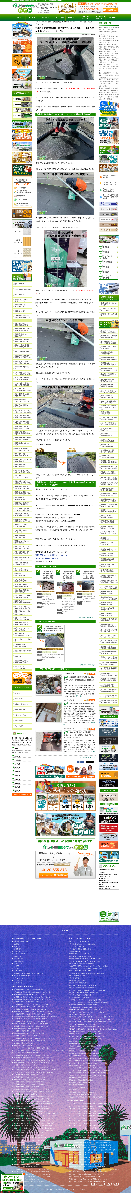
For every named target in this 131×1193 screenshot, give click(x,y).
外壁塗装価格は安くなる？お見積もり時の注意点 (23, 329)
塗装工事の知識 (19, 284)
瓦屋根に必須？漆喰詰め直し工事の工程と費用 (82, 1024)
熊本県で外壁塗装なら (21, 704)
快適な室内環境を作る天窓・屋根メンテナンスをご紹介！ (85, 1041)
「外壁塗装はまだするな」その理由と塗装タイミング (23, 316)
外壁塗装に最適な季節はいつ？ (22, 367)
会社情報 (16, 966)
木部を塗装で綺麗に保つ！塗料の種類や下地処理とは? (109, 581)
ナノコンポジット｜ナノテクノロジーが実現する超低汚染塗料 (86, 1125)
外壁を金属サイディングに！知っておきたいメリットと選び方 (86, 1012)
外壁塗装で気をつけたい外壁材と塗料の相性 (22, 661)
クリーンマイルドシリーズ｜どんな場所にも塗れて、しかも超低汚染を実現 (90, 1137)
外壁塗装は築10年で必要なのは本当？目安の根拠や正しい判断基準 (33, 1011)
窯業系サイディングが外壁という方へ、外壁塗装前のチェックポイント (89, 1179)
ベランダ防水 (22, 115)
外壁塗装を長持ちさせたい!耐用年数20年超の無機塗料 (109, 462)
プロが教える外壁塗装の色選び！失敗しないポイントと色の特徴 (32, 992)
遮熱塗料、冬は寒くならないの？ (78, 1154)
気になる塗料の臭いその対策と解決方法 (107, 396)
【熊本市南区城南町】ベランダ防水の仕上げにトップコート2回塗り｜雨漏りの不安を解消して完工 (109, 53)
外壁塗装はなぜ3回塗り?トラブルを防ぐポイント (22, 449)
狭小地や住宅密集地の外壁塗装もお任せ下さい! (22, 520)
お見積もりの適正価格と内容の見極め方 (108, 374)
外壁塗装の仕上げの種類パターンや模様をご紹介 (108, 679)
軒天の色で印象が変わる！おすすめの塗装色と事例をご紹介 (86, 1038)
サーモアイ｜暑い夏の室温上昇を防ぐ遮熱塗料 (82, 1108)
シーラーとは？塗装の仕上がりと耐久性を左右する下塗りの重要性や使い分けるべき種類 (94, 1169)
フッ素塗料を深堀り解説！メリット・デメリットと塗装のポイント (33, 1174)
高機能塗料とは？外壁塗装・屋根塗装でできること (23, 433)
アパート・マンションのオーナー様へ (108, 309)
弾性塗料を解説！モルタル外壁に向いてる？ (109, 674)
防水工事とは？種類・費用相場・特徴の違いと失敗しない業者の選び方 (34, 1123)
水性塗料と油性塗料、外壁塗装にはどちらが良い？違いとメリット (87, 1164)
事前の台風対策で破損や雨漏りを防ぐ (107, 603)
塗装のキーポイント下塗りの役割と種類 (107, 445)
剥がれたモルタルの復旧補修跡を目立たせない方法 (23, 416)
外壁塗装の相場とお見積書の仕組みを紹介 (108, 364)
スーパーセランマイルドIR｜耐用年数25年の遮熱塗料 (84, 1111)
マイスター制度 (18, 958)
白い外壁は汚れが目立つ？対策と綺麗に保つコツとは (109, 652)
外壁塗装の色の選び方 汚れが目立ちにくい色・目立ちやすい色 (32, 997)
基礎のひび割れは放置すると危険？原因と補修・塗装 (29, 1150)
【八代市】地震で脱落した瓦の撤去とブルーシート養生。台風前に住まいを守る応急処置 (109, 97)
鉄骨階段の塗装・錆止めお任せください (22, 558)
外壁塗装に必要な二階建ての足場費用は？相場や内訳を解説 (86, 1097)
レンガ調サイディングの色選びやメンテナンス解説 (23, 411)
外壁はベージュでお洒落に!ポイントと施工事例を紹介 (109, 658)
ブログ (44, 22)
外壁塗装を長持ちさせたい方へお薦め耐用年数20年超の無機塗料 (87, 1167)
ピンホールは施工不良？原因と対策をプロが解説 (22, 422)
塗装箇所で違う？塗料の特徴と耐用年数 (107, 440)
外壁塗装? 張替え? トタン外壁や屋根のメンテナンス (83, 1014)
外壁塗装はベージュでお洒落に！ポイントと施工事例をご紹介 (31, 1169)
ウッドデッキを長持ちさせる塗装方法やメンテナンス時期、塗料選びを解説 (90, 1063)
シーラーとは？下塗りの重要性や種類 (107, 456)
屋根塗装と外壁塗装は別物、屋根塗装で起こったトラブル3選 (31, 1089)
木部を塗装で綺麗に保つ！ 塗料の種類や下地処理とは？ (30, 1137)
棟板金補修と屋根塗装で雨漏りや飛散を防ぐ (22, 591)
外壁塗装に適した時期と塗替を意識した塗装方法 (22, 362)
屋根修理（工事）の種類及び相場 (21, 335)
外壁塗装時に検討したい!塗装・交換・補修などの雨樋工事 (85, 1046)
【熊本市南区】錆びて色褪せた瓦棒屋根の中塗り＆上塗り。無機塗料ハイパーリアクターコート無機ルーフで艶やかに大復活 (79, 706)
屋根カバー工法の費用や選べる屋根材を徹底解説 (22, 346)
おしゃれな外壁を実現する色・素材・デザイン (109, 630)
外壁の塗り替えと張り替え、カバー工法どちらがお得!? (29, 1040)
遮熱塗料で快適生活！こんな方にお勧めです (81, 1123)
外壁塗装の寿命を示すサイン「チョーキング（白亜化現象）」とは (33, 1062)
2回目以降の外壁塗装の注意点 (106, 434)
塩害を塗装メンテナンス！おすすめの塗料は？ (23, 629)
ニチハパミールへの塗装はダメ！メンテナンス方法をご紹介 (31, 1140)
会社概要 (112, 17)
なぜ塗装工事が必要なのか (23, 289)
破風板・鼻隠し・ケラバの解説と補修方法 (23, 460)
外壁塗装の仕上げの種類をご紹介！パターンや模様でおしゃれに (32, 1181)
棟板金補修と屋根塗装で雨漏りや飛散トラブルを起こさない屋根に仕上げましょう (37, 1118)
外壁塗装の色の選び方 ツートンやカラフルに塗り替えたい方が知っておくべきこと (37, 999)
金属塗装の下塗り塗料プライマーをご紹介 (107, 451)
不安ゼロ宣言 (18, 963)
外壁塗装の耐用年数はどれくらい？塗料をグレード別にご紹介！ (32, 1055)
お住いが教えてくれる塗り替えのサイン (21, 300)
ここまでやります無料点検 (99, 17)
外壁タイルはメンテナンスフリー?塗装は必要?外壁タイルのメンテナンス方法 (91, 1019)
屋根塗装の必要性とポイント (77, 980)
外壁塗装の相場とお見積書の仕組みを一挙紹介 (82, 963)
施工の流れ (72, 17)
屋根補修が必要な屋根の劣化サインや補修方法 (22, 503)
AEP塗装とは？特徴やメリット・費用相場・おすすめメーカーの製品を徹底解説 (91, 1152)
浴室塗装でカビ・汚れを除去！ (21, 574)
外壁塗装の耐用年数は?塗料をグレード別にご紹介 (23, 356)
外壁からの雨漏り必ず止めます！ (78, 975)
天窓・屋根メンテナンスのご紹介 (21, 476)
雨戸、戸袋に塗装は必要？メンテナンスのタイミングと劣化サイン (87, 1072)
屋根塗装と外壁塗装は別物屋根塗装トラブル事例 (23, 438)
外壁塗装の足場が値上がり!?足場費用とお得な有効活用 (84, 1094)
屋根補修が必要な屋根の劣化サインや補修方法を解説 (84, 1053)
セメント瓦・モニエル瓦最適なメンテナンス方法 (22, 547)
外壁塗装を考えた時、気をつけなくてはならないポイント (30, 1077)
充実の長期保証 (18, 961)
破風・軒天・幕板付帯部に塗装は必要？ (21, 454)
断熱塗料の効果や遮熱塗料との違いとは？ (108, 592)
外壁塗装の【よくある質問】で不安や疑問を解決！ (28, 989)
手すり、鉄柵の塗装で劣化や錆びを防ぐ (21, 563)
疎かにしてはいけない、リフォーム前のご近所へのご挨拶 (30, 1018)
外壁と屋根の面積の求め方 (23, 651)
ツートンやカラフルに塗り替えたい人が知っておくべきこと (110, 196)
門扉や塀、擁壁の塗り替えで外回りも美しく (81, 995)
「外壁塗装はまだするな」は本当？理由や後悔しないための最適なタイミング (36, 1014)
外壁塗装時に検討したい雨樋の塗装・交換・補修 (22, 487)
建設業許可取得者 (20, 709)
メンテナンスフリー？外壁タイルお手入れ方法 (108, 532)
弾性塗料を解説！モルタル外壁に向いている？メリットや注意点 (32, 1176)
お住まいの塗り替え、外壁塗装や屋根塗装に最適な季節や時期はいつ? (34, 1060)
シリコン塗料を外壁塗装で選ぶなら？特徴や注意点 (23, 384)
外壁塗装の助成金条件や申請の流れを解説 (108, 342)
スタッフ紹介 (19, 698)
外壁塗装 (22, 99)
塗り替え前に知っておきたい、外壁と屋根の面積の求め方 (30, 1106)
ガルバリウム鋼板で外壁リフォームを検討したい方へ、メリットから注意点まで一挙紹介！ (40, 1050)
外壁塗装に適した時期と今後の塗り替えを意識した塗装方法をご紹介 (33, 1057)
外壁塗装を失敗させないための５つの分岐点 (26, 1001)
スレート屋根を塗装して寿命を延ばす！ (80, 1082)
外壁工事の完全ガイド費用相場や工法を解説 (21, 324)
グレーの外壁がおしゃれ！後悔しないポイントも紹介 (109, 641)
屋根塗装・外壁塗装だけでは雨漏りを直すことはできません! (31, 1026)
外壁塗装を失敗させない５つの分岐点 (108, 347)
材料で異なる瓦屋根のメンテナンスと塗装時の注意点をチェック (87, 1026)
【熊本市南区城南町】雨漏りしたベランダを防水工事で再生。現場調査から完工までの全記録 (109, 47)
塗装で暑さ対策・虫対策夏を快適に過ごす (22, 395)
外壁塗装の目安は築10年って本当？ (20, 305)
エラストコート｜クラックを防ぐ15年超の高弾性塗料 (84, 1128)
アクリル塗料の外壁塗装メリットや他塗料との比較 (23, 373)
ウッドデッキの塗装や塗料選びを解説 (21, 569)
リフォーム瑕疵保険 (20, 953)
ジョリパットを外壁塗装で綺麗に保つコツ (109, 549)
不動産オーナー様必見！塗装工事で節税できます (108, 472)
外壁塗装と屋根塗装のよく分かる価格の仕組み (82, 944)
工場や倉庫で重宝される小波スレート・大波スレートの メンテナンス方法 (35, 1116)
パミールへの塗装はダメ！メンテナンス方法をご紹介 (109, 587)
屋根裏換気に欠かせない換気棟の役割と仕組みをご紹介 (30, 1133)
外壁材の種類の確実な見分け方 (105, 413)
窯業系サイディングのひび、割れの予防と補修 (108, 511)
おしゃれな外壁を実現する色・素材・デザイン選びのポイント (31, 1157)
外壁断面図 (18, 656)
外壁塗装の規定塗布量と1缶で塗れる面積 (108, 560)
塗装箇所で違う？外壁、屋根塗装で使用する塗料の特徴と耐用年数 (87, 1157)
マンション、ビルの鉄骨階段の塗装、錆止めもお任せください (86, 1058)
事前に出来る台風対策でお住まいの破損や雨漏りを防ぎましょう (32, 1145)
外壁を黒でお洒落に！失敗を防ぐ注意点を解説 (108, 647)
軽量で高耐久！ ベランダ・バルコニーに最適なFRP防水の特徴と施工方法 (35, 1125)
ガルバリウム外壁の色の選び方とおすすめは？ (27, 1052)
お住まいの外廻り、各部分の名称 (23, 1043)
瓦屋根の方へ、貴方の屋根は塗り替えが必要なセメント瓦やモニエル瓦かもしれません (93, 1029)
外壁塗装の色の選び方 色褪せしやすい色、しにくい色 (29, 994)
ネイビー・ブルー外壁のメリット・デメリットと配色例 (30, 1159)
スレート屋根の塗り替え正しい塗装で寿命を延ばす (23, 509)
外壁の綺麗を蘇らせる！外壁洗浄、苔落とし (108, 565)
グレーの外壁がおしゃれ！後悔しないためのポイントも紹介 (31, 1162)
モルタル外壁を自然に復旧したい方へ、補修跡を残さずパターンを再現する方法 (36, 1069)
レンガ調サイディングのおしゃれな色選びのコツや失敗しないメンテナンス (35, 1067)
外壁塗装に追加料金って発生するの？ (107, 353)
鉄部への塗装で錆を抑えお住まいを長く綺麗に (22, 552)
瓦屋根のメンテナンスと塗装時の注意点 (22, 542)
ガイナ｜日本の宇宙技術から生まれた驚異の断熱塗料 (84, 1135)
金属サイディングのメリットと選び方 (21, 525)
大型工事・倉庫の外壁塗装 (76, 1085)
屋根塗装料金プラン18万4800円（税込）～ (81, 956)
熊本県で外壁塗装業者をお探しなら (24, 975)
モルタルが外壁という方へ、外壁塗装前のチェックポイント (86, 1176)
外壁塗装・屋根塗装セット (22, 110)
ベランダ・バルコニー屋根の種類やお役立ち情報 (23, 596)
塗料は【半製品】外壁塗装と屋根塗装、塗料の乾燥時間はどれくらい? (34, 1096)
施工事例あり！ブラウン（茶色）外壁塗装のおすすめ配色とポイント (33, 1171)
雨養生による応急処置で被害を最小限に (108, 609)
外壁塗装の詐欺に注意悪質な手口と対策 (107, 380)
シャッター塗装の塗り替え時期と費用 (21, 580)
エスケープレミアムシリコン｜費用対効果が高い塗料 (84, 1118)
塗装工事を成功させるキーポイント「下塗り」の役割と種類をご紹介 (88, 1171)
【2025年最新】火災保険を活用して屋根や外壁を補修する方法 (86, 973)
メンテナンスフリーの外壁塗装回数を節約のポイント (109, 418)
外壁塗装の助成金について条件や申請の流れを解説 (83, 1004)
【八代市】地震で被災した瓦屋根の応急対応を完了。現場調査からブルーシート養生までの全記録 (109, 90)
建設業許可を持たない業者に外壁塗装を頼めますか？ (29, 973)
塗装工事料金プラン (86, 17)
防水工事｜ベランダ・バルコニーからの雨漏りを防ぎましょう (86, 1000)
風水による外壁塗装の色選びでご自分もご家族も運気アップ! (31, 1006)
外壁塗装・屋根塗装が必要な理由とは (25, 1031)
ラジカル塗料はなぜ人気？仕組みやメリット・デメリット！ (31, 1179)
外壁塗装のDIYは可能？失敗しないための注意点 (108, 500)
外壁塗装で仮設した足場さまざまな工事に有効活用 (109, 478)
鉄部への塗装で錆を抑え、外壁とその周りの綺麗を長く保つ (86, 1055)
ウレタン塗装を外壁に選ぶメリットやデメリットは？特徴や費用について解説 (91, 1147)
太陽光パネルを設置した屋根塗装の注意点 (108, 576)
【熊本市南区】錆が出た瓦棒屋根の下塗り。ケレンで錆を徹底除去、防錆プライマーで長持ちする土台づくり (79, 734)
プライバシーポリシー (21, 715)
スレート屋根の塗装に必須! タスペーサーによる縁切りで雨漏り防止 (33, 1091)
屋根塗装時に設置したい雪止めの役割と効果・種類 (23, 493)
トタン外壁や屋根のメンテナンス (21, 531)
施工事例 (32, 17)
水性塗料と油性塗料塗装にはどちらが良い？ (108, 527)
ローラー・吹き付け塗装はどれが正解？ (107, 554)
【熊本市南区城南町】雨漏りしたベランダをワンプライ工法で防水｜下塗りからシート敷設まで (109, 60)
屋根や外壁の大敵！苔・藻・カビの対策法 (107, 570)
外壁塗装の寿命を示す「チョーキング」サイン (22, 400)
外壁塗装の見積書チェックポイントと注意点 (109, 369)
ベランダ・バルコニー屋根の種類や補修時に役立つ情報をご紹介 (32, 1120)
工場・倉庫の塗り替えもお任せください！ (109, 304)
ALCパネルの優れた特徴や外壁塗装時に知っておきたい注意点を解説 (33, 1103)
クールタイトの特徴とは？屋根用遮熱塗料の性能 (109, 690)
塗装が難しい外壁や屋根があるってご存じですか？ (109, 505)
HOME (38, 22)
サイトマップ (19, 726)
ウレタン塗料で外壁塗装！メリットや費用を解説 (23, 378)
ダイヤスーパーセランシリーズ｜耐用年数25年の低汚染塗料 (86, 1116)
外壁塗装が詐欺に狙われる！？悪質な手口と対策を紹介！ (30, 1084)
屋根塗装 (22, 104)
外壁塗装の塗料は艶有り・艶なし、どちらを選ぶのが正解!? (85, 1162)
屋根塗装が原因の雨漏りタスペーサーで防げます (22, 514)
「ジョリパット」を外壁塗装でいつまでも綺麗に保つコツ (30, 1111)
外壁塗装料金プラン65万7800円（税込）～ (81, 953)
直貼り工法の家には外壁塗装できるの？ (107, 516)
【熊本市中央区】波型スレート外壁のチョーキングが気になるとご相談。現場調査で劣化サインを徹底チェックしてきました (109, 39)
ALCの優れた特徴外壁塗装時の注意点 (21, 645)
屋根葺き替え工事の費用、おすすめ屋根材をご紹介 (83, 985)
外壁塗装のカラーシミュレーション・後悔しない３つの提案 (31, 1004)
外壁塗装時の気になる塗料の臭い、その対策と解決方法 (30, 1021)
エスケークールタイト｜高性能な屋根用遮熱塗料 (82, 1120)
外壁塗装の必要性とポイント (77, 978)
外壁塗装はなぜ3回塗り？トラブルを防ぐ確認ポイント (29, 1079)
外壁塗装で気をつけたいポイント (22, 444)
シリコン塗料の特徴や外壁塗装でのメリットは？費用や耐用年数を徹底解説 (90, 1142)
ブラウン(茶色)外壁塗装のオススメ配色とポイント (109, 663)
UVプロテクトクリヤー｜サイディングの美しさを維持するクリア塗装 (88, 1130)
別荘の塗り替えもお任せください (109, 314)
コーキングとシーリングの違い (23, 640)
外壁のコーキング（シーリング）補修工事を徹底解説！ (84, 1009)
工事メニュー (59, 17)
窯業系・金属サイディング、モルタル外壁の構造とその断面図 (31, 1108)
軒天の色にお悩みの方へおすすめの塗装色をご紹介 (23, 471)
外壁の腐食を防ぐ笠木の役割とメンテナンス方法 (23, 482)
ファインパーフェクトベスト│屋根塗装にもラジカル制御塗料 (86, 1106)
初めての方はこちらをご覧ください (79, 941)
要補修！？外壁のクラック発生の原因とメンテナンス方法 (30, 1065)
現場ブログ (17, 946)
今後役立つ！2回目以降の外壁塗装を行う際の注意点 (83, 992)
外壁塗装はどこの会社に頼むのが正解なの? (26, 1094)
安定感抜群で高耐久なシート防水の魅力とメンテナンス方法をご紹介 (33, 1130)
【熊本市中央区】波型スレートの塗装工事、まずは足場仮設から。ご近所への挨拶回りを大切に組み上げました (109, 31)
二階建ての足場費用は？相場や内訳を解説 (108, 489)
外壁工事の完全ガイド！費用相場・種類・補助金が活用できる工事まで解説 (35, 1016)
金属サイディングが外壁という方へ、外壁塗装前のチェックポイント (88, 1181)
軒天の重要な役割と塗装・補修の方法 (21, 465)
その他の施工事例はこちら (87, 617)
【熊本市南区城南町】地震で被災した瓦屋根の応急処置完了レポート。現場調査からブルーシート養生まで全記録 (109, 83)
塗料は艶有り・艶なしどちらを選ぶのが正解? (108, 521)
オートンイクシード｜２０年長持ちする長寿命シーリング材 (86, 1140)
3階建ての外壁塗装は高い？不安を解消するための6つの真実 (31, 1023)
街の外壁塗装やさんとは (21, 941)
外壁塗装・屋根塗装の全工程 (77, 951)
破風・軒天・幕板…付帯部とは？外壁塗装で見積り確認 (84, 1031)
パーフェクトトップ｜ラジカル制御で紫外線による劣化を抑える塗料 (88, 1103)
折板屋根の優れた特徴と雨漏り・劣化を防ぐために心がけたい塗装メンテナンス (91, 1017)
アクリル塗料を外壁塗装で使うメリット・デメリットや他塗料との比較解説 (90, 1145)
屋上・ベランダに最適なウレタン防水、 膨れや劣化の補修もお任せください (35, 1128)
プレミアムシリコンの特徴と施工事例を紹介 (107, 685)
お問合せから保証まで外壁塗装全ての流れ (81, 949)
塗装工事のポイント (21, 294)
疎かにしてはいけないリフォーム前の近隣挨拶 (108, 391)
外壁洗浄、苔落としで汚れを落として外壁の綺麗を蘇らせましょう (87, 1075)
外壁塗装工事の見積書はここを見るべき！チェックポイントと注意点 (88, 966)
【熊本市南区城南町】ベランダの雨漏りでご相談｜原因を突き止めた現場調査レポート (109, 75)
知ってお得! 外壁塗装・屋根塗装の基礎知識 (26, 1028)
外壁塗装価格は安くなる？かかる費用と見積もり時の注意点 (86, 968)
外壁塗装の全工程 (20, 311)
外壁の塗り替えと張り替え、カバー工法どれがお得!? (108, 407)
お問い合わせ (19, 720)
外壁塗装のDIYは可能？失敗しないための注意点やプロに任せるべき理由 (34, 1038)
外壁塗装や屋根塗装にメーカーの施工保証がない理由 (109, 467)
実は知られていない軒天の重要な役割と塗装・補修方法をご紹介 (87, 1036)
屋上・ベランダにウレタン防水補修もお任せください (23, 612)
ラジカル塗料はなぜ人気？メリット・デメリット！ (109, 696)
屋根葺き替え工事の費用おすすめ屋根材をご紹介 (22, 340)
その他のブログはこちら (87, 757)
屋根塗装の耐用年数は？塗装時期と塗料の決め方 (108, 625)
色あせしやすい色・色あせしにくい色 (109, 190)
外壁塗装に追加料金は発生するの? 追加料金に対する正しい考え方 (87, 1007)
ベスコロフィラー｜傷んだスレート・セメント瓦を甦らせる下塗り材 (88, 1113)
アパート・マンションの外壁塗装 (78, 1087)
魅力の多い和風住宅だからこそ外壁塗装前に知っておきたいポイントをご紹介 (91, 1021)
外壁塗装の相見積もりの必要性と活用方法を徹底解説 (29, 1082)
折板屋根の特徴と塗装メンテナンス (20, 536)
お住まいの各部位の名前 (22, 351)
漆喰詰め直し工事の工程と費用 (107, 543)
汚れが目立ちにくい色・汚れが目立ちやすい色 (110, 183)
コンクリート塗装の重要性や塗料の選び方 (21, 585)
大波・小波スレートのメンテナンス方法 (21, 667)
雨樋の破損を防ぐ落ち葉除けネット (20, 498)
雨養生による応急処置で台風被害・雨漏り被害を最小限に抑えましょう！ (35, 1147)
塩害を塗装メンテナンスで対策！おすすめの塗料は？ (29, 1135)
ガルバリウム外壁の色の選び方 (107, 429)
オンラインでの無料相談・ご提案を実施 (108, 331)
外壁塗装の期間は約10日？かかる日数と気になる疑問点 (30, 1009)
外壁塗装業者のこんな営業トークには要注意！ (109, 494)
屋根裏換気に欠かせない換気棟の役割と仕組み (22, 623)
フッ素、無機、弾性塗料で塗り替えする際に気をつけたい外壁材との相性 (35, 1113)
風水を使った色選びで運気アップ (109, 176)
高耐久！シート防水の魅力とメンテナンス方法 (22, 618)
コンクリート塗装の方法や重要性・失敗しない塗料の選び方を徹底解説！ (89, 1070)
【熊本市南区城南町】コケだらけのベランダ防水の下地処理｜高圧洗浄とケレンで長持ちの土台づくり (109, 68)
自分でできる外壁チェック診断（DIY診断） (26, 1036)
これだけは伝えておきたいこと (23, 951)
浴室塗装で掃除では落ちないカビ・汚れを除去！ (82, 1065)
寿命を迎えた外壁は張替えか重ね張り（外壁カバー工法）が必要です (88, 990)
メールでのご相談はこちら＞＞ (46, 558)
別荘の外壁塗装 (73, 1089)
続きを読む (79, 696)
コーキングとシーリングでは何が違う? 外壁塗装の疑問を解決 (31, 1101)
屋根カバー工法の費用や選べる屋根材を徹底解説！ (83, 987)
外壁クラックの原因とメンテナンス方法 (21, 405)
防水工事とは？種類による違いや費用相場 (23, 601)
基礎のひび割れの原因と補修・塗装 (106, 614)
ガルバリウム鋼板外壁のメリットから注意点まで (108, 423)
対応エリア (17, 968)
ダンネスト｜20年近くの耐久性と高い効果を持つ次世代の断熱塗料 (87, 1133)
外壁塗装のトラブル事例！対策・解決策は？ (109, 619)
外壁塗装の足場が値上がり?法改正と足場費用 (109, 483)
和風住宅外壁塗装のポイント (107, 538)
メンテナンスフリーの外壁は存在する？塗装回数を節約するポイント (33, 1048)
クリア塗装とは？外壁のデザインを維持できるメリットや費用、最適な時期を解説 (92, 1150)
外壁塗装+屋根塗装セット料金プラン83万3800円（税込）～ (86, 958)
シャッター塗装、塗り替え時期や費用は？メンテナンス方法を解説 (87, 1068)
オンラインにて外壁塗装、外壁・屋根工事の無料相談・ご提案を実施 (88, 1002)
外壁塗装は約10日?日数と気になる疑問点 (107, 385)
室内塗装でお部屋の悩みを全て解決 (79, 997)
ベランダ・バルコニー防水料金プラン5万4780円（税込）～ (85, 961)
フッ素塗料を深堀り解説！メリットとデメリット (109, 669)
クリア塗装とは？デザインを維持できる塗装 (23, 389)
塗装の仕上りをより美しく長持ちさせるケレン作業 (23, 427)
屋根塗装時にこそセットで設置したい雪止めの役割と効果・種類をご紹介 (89, 1048)
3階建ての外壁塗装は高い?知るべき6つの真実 (109, 402)
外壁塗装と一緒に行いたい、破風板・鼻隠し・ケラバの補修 (86, 1034)
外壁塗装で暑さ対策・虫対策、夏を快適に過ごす (82, 1092)
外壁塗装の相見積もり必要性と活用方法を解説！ (109, 358)
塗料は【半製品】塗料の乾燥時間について (22, 634)
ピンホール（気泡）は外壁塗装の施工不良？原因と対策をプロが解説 (33, 1072)
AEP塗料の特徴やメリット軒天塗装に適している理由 (109, 701)
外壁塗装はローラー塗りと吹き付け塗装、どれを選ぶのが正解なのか (33, 1099)
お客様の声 (45, 17)
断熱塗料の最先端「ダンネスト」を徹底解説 (109, 598)
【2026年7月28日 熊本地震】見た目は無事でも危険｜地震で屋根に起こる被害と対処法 (79, 679)
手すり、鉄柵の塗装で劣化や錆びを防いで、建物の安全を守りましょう (89, 1060)
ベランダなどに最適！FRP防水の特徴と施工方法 (23, 607)
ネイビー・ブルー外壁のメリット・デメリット (108, 636)
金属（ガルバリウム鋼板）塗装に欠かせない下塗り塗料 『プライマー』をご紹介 (91, 1174)
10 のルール (17, 956)
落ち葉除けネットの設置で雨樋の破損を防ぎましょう (84, 1051)
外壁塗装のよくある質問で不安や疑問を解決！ (109, 336)
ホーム (18, 17)
